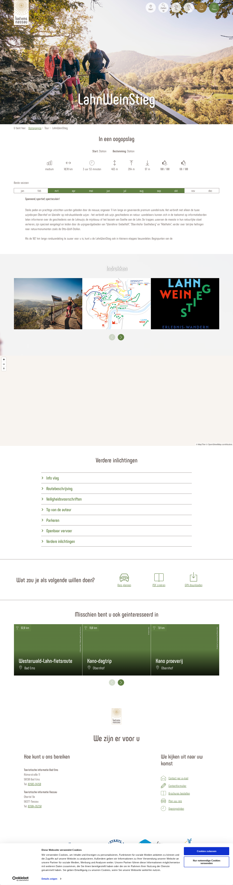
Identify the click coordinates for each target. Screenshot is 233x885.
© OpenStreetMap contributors (219, 444)
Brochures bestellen (179, 793)
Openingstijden (176, 808)
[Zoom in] (4, 359)
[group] (116, 478)
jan (22, 191)
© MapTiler (201, 444)
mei (91, 191)
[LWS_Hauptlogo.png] (185, 303)
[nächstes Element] (121, 337)
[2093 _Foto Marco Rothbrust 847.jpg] (48, 303)
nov (193, 191)
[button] (151, 8)
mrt (56, 191)
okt (176, 191)
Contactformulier (177, 786)
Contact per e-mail (178, 778)
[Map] (116, 401)
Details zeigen (49, 878)
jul (124, 191)
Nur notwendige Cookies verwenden (206, 862)
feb (39, 191)
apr (73, 191)
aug (141, 191)
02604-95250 (35, 806)
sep (159, 191)
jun (108, 191)
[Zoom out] (4, 364)
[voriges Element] (112, 337)
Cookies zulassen (206, 851)
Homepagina (34, 128)
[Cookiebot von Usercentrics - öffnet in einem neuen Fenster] (20, 878)
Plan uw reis (175, 801)
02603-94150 (34, 784)
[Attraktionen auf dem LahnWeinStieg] (116, 303)
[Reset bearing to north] (4, 368)
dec (210, 191)
